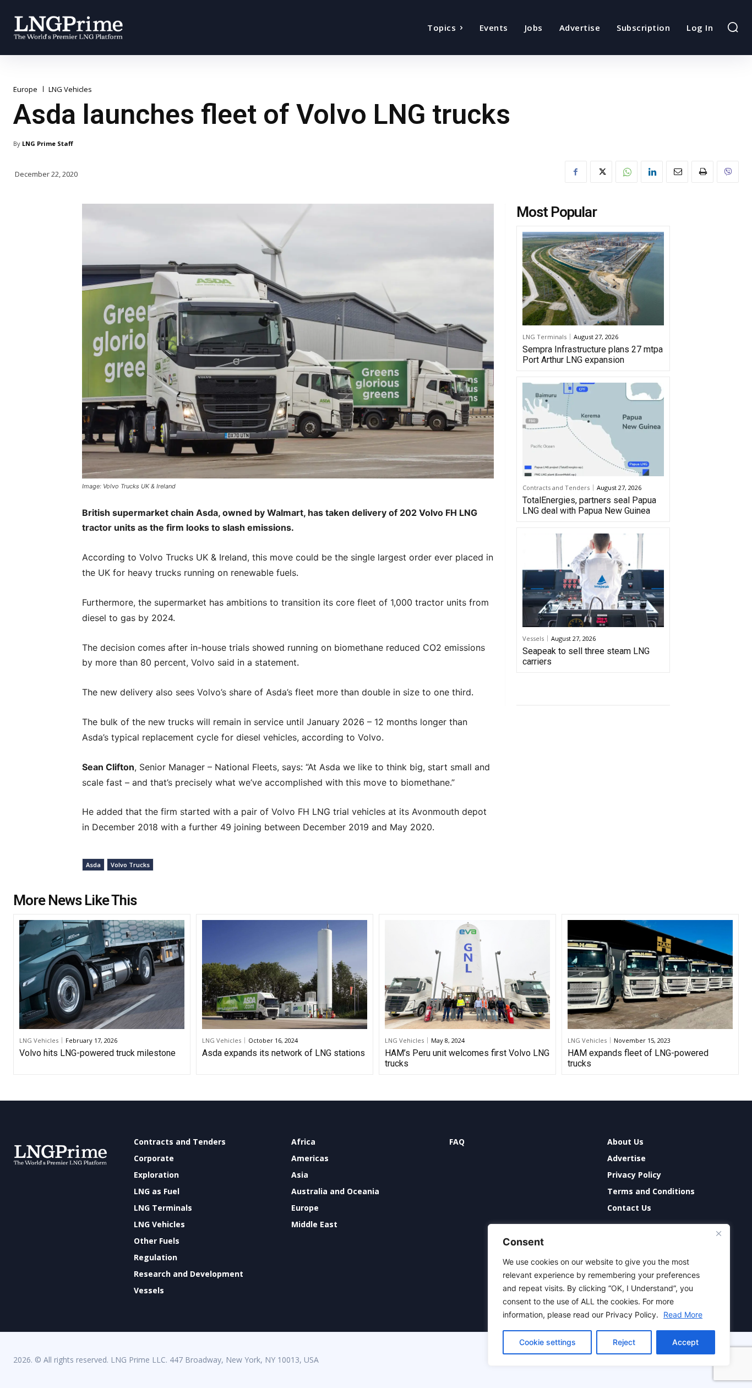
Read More (682, 1314)
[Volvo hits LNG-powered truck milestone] (101, 974)
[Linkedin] (652, 172)
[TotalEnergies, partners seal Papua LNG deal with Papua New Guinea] (593, 429)
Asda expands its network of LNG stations (283, 1053)
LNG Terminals (544, 337)
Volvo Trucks (130, 865)
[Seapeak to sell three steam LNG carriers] (593, 580)
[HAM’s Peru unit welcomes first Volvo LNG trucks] (467, 974)
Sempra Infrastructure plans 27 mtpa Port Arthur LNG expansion (592, 354)
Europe (25, 89)
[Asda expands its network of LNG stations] (284, 974)
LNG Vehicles (70, 89)
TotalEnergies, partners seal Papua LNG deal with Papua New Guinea (589, 505)
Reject (624, 1342)
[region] (609, 1295)
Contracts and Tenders (556, 488)
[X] (601, 172)
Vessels (533, 638)
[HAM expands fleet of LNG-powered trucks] (650, 974)
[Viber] (728, 172)
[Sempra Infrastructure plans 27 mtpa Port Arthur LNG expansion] (593, 278)
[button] (733, 27)
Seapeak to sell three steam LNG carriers (586, 656)
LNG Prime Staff (47, 143)
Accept (685, 1342)
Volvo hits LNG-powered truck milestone (97, 1053)
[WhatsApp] (626, 172)
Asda (93, 865)
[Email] (677, 172)
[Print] (702, 172)
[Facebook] (576, 172)
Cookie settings (547, 1342)
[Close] (718, 1233)
